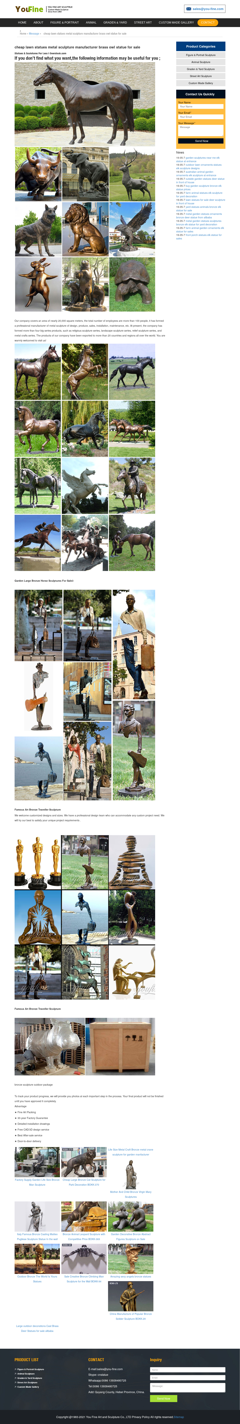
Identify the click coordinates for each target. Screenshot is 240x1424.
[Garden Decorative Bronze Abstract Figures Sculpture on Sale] (130, 1216)
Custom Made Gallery (176, 22)
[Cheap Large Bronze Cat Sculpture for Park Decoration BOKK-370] (84, 1162)
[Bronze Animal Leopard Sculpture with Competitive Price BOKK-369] (84, 1216)
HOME (22, 22)
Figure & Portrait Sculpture (201, 55)
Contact (208, 22)
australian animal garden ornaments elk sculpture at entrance (196, 173)
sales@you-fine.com (208, 8)
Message (34, 33)
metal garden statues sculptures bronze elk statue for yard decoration (198, 222)
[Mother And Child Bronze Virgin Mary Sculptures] (130, 1174)
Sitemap (179, 1417)
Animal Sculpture (201, 62)
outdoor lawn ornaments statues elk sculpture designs (199, 166)
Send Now (163, 1398)
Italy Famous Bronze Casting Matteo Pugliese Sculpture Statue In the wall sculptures (37, 1239)
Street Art (143, 22)
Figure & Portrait (64, 22)
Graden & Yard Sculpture (201, 69)
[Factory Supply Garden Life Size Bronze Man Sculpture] (37, 1162)
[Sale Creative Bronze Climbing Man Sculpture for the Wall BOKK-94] (84, 1258)
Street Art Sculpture (201, 76)
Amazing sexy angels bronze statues (130, 1276)
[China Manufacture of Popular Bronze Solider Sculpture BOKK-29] (130, 1296)
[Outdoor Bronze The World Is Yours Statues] (37, 1258)
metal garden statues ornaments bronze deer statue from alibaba (199, 215)
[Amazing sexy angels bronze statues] (130, 1258)
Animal (91, 22)
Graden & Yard (115, 22)
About (38, 22)
